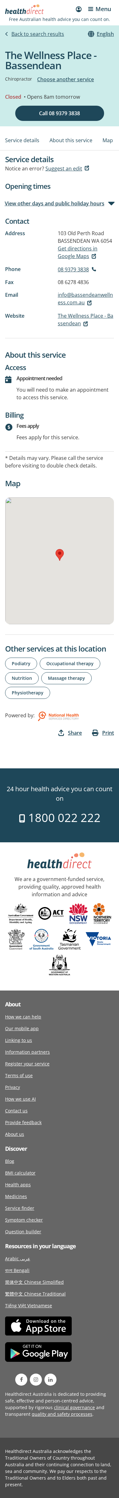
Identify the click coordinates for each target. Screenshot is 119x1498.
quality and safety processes (62, 1414)
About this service (71, 140)
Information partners (27, 1052)
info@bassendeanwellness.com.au (85, 298)
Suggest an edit (63, 168)
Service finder (19, 1208)
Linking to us (18, 1040)
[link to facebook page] (21, 1380)
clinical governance (74, 1407)
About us (14, 1134)
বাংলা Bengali (17, 1270)
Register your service (27, 1064)
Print (108, 732)
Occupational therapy (70, 663)
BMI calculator (20, 1173)
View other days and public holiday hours (54, 203)
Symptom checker (24, 1220)
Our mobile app (22, 1028)
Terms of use (19, 1075)
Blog (9, 1161)
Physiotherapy (27, 693)
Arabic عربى (17, 1259)
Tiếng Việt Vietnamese (28, 1305)
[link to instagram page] (36, 1380)
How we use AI (20, 1099)
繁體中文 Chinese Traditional (35, 1294)
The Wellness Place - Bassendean (85, 319)
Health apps (18, 1185)
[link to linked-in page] (50, 1380)
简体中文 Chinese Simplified (34, 1282)
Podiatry (21, 663)
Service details (22, 140)
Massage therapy (66, 678)
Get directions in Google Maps (77, 252)
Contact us (16, 1111)
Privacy (12, 1087)
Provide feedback (23, 1122)
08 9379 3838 (73, 269)
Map (107, 140)
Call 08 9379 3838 (59, 113)
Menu (103, 9)
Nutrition (22, 678)
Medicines (16, 1196)
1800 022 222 (63, 817)
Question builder (23, 1232)
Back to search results (37, 33)
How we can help (23, 1017)
